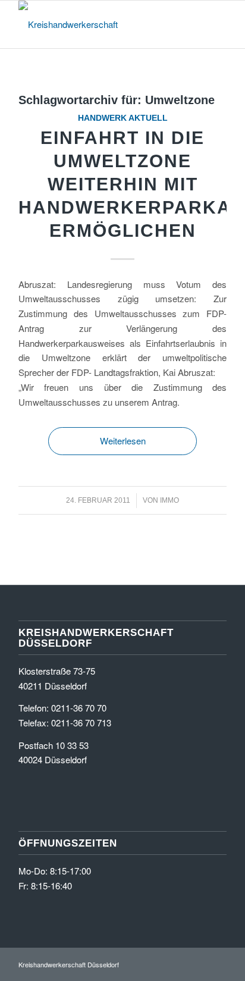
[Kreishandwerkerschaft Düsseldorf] (101, 24)
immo (169, 500)
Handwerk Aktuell (123, 118)
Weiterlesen (123, 440)
